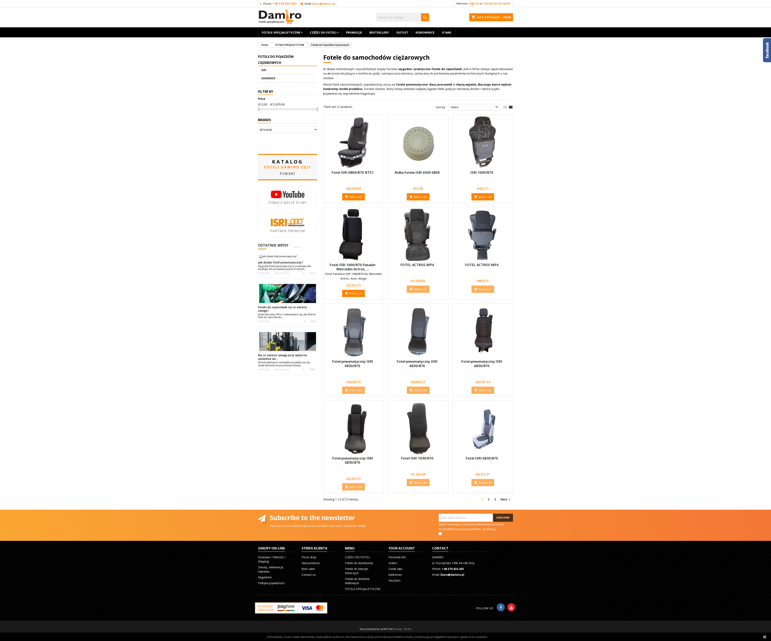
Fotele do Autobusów (359, 563)
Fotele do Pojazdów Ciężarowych (276, 59)
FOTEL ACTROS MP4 (417, 264)
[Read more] (308, 269)
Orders (393, 563)
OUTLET (402, 32)
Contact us (309, 575)
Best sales (308, 569)
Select (475, 107)
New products (311, 563)
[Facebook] (501, 607)
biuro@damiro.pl (323, 3)
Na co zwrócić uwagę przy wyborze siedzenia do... (282, 357)
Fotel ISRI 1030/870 (417, 458)
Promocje (354, 32)
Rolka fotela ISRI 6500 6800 (417, 172)
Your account (402, 548)
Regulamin (265, 577)
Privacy (398, 629)
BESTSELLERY (379, 32)
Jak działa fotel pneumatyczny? (280, 262)
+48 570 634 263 (284, 3)
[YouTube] (511, 607)
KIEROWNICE (425, 32)
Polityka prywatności (271, 583)
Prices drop (309, 557)
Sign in (474, 3)
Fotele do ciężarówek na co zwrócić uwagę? (282, 309)
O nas (446, 32)
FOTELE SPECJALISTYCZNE (281, 32)
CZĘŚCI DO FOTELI (323, 32)
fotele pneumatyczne (412, 84)
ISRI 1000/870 (481, 172)
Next (506, 499)
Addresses (395, 575)
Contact (440, 548)
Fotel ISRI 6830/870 (482, 458)
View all (297, 247)
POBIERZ (287, 174)
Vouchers (395, 580)
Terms (407, 629)
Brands (264, 120)
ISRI (263, 70)
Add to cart (353, 197)
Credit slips (396, 569)
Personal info (397, 557)
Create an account (496, 3)
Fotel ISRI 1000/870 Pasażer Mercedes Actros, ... (352, 267)
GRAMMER (268, 78)
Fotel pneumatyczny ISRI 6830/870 (352, 363)
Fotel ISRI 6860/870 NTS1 (352, 172)
